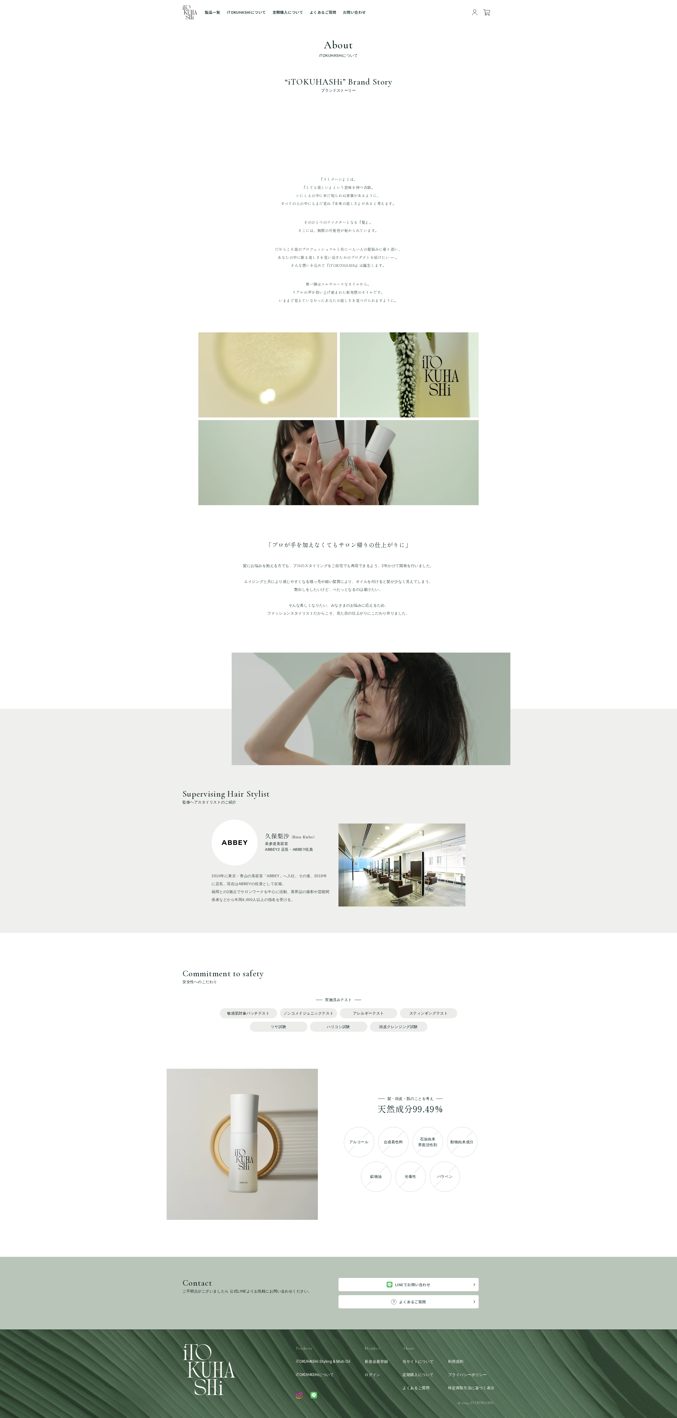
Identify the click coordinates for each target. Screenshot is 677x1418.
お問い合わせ (354, 12)
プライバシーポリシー (467, 1375)
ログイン (372, 1375)
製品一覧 (212, 12)
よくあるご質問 (323, 12)
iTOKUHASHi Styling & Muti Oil (323, 1361)
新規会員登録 (376, 1361)
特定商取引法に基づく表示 (471, 1388)
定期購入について (288, 12)
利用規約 (456, 1361)
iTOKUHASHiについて (246, 12)
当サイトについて (417, 1361)
